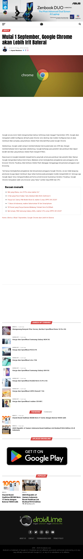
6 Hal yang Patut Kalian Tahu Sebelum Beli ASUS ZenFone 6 (29, 196)
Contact (31, 538)
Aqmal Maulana (16, 50)
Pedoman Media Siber (44, 538)
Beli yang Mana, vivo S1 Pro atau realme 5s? (23, 192)
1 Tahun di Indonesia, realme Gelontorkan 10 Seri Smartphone (30, 203)
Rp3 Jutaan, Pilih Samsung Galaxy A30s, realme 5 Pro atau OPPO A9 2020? (35, 211)
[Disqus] (41, 253)
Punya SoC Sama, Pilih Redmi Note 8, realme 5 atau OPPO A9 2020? (32, 199)
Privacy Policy (58, 538)
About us (23, 538)
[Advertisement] (41, 115)
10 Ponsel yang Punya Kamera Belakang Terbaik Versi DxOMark (30, 207)
